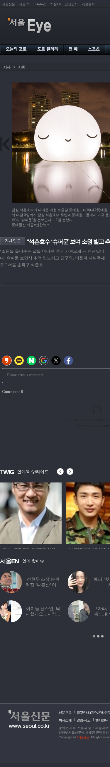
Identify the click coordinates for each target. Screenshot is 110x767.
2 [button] (98, 636)
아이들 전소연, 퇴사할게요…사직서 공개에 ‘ (43, 614)
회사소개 (65, 720)
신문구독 (65, 713)
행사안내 (101, 720)
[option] (31, 512)
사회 (21, 67)
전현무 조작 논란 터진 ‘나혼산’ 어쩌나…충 (43, 585)
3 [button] (102, 636)
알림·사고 (83, 720)
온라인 (103, 713)
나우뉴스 (39, 4)
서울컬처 (88, 4)
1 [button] (94, 636)
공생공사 (71, 4)
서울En (55, 4)
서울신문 (8, 4)
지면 (94, 713)
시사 (6, 67)
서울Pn (24, 4)
